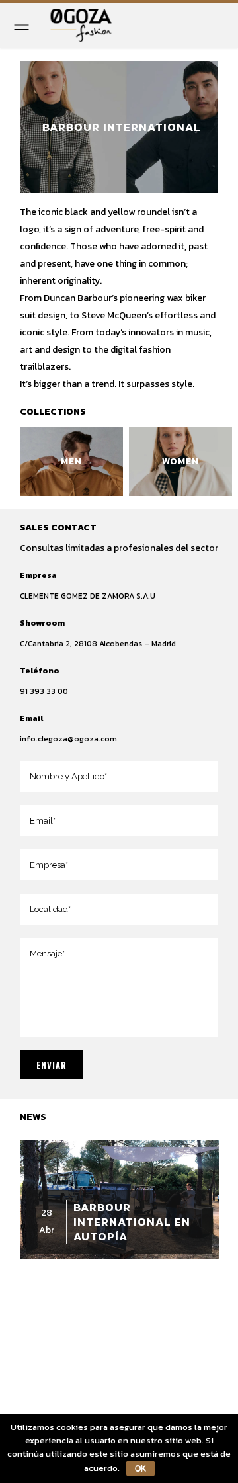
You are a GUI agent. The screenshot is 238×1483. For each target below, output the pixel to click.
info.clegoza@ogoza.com (68, 739)
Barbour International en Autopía (131, 1222)
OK (140, 1468)
